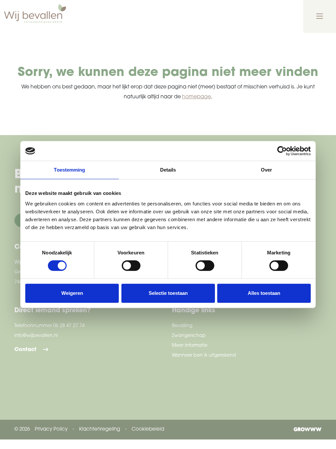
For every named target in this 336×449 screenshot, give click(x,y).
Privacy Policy (51, 429)
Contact (25, 349)
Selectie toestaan (168, 293)
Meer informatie (189, 345)
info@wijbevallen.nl (36, 335)
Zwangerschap (189, 335)
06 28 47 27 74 (69, 325)
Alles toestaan (264, 293)
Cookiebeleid (148, 429)
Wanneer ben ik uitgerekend (204, 355)
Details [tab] (168, 170)
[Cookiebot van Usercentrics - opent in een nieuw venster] (282, 151)
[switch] (131, 265)
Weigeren (72, 293)
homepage (196, 97)
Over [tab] (266, 170)
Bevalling (182, 325)
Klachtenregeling (99, 429)
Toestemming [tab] (69, 170)
